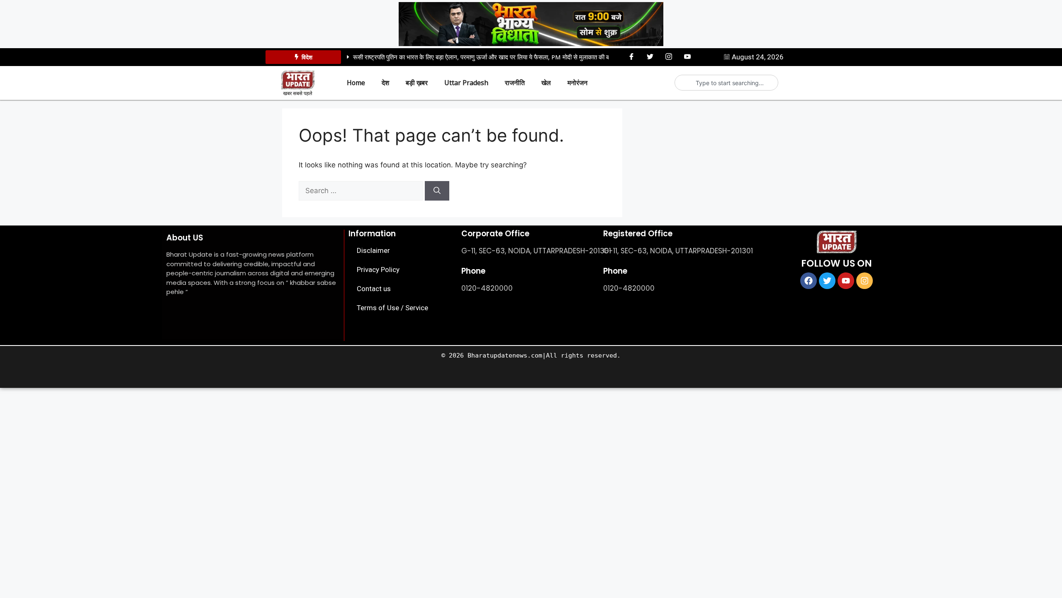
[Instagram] (669, 56)
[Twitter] (650, 56)
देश (385, 82)
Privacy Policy (378, 269)
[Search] (437, 191)
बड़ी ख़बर (417, 82)
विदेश (307, 57)
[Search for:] (362, 190)
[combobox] (730, 82)
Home (356, 82)
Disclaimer (373, 250)
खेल (546, 82)
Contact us (374, 288)
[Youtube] (687, 56)
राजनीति (515, 82)
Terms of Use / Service (392, 308)
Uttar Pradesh (466, 82)
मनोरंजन (577, 82)
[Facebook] (631, 56)
